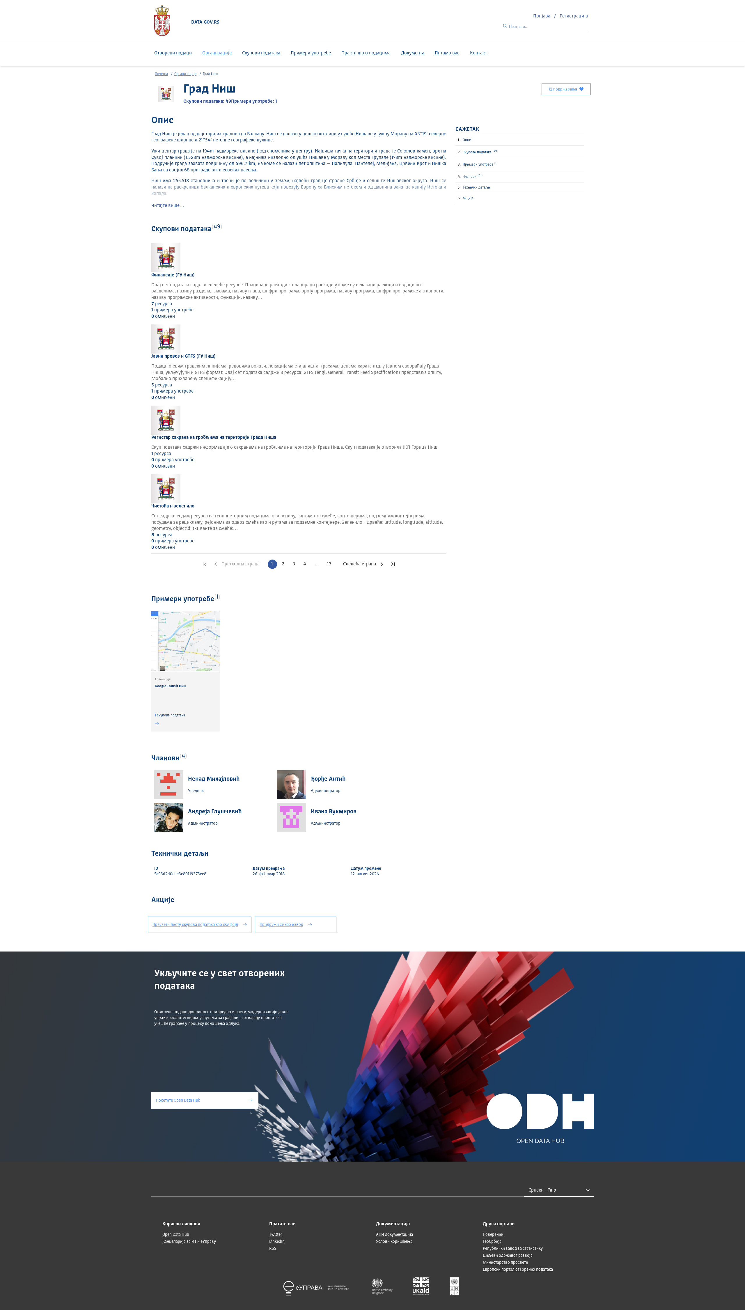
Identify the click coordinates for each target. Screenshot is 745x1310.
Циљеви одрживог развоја (508, 1256)
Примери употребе (311, 53)
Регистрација (574, 16)
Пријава (542, 16)
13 (329, 564)
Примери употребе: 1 (254, 101)
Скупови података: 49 (207, 101)
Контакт (478, 53)
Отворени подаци (173, 53)
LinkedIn (277, 1242)
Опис (467, 140)
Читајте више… (167, 205)
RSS (272, 1249)
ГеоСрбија (492, 1242)
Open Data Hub (175, 1235)
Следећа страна (359, 564)
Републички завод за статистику (513, 1249)
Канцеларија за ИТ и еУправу (189, 1242)
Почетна (161, 74)
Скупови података (261, 53)
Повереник (493, 1235)
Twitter (275, 1235)
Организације (217, 53)
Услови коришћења (394, 1242)
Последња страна (393, 564)
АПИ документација (394, 1235)
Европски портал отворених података (518, 1270)
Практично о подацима (366, 53)
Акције (468, 198)
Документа (412, 53)
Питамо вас (447, 53)
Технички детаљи (476, 187)
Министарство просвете (505, 1263)
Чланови (472, 176)
